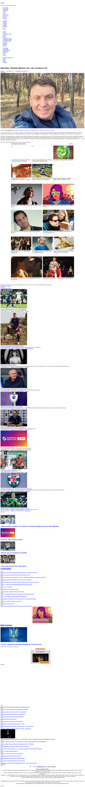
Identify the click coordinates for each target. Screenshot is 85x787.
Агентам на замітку (7, 33)
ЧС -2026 (5, 16)
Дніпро (4, 24)
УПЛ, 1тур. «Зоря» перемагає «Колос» (12, 539)
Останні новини (6, 569)
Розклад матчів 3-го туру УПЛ (7, 447)
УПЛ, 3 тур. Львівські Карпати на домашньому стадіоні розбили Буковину (17, 594)
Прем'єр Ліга (28, 449)
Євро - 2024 (5, 14)
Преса (4, 17)
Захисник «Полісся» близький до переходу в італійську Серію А (15, 508)
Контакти (5, 43)
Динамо (5, 20)
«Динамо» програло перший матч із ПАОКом (14, 552)
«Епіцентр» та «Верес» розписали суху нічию (11, 469)
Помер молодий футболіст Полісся (8, 365)
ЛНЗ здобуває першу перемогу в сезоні (9, 589)
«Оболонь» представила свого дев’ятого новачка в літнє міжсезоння (16, 488)
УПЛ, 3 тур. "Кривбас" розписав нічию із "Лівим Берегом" (14, 596)
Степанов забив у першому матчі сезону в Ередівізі (12, 591)
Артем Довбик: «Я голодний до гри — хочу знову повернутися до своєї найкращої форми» (21, 748)
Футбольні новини (7, 39)
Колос (4, 29)
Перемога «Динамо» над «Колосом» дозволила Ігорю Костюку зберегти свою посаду (20, 582)
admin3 (12, 311)
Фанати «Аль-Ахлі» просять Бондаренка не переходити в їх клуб (15, 574)
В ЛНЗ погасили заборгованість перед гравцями (12, 406)
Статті (4, 31)
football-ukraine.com (41, 766)
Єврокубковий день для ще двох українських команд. (13, 758)
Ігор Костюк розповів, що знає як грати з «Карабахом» (13, 427)
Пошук (4, 45)
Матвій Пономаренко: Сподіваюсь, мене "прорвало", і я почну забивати (17, 726)
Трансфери (5, 8)
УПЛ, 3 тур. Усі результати (7, 586)
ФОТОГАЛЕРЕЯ (29, 348)
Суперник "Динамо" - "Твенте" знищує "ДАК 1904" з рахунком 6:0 (16, 728)
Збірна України (6, 50)
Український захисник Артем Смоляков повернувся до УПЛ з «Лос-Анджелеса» (19, 763)
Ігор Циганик (4, 286)
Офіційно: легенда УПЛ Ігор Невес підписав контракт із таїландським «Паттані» (19, 572)
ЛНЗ (26, 409)
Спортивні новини (7, 38)
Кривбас (5, 25)
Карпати (5, 23)
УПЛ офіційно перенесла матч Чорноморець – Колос (13, 723)
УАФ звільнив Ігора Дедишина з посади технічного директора (15, 746)
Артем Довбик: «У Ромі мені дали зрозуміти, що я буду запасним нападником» (18, 598)
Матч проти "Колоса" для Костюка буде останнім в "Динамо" (14, 388)
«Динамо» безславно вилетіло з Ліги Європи (13, 566)
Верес (26, 472)
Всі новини (5, 7)
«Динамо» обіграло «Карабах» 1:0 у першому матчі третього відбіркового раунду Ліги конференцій (30, 526)
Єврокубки (5, 10)
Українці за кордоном (8, 57)
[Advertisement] (10, 685)
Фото (4, 36)
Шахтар (5, 21)
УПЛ (4, 11)
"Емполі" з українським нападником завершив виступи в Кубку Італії (16, 584)
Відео (4, 37)
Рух (4, 27)
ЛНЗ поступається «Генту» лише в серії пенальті (12, 753)
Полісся (5, 26)
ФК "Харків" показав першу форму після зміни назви (13, 760)
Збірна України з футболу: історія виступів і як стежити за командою (16, 579)
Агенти (5, 35)
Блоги (4, 32)
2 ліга (4, 13)
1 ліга (4, 12)
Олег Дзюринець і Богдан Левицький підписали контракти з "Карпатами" (17, 743)
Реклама (5, 44)
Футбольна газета (7, 41)
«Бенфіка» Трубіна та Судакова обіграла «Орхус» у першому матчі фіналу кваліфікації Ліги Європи (23, 577)
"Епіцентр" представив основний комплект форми (12, 346)
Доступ (5, 42)
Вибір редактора (6, 625)
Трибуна (5, 18)
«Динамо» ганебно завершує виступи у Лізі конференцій (13, 309)
